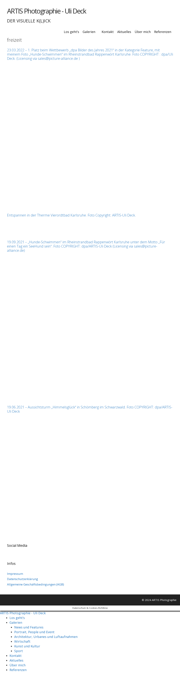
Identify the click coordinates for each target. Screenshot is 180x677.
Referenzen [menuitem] (18, 670)
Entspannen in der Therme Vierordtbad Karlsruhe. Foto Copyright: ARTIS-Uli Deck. (71, 215)
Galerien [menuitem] (15, 622)
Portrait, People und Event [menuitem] (34, 632)
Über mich (143, 32)
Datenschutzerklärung (22, 579)
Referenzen (162, 32)
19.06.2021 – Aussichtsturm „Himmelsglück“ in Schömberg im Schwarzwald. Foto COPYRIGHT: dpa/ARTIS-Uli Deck (89, 409)
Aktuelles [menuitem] (16, 660)
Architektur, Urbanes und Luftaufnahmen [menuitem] (46, 637)
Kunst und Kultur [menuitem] (27, 646)
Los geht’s (71, 32)
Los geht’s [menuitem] (17, 618)
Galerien (89, 32)
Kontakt (108, 32)
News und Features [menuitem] (28, 627)
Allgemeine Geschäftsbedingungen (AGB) (35, 584)
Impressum (15, 574)
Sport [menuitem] (18, 651)
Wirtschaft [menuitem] (22, 641)
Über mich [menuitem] (17, 665)
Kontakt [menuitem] (15, 656)
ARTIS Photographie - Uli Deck (46, 10)
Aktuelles (124, 32)
